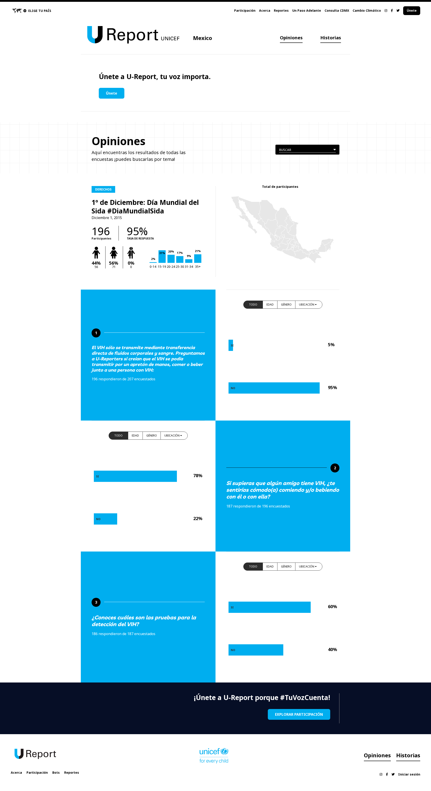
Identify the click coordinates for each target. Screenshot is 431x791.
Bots (56, 772)
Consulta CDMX (337, 10)
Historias (330, 38)
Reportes (281, 10)
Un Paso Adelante (306, 10)
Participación (244, 10)
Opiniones (291, 38)
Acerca (264, 10)
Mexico (202, 38)
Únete (412, 10)
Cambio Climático (367, 10)
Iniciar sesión (409, 774)
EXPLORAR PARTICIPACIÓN (299, 714)
